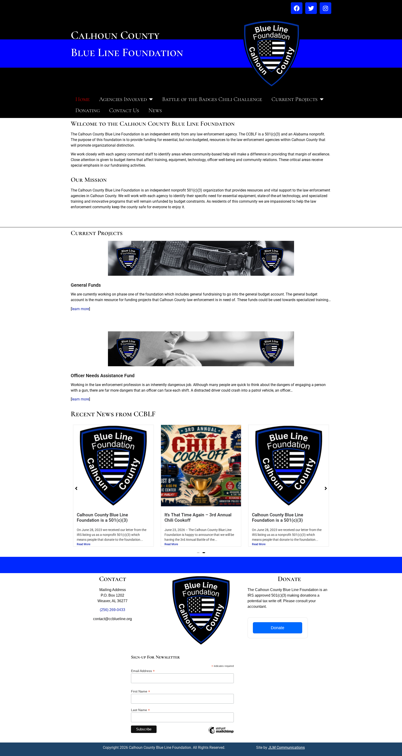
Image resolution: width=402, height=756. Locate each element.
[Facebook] (296, 8)
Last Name (140, 710)
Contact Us (124, 110)
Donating (87, 110)
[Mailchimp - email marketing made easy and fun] (221, 734)
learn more (80, 309)
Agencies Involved (123, 99)
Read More (83, 544)
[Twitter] (311, 8)
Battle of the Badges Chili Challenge (212, 99)
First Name (140, 691)
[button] (198, 552)
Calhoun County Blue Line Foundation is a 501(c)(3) (102, 517)
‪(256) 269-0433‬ (112, 610)
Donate (277, 627)
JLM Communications (286, 747)
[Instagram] (325, 8)
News (155, 110)
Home (82, 99)
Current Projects (294, 99)
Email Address (143, 671)
